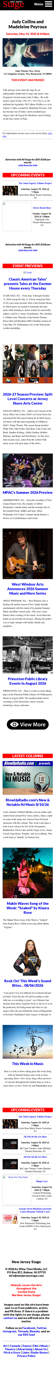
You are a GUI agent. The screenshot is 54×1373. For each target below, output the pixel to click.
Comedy (15, 1345)
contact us (10, 1318)
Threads (23, 1331)
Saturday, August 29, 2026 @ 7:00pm (42, 1188)
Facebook (28, 1328)
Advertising (25, 1349)
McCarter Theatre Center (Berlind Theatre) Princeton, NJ (35, 1150)
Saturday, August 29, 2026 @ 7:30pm (35, 190)
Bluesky (35, 1331)
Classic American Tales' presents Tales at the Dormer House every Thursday (28, 283)
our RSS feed (26, 1334)
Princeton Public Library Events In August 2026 (28, 681)
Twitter (41, 1328)
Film (35, 1345)
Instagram (9, 1331)
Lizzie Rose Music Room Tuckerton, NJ (35, 196)
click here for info (27, 165)
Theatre (10, 1349)
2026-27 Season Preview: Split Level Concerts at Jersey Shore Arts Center (28, 398)
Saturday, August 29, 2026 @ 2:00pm (35, 1144)
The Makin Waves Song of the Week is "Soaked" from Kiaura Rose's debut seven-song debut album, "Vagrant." (26, 923)
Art (5, 1345)
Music (44, 1345)
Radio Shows (39, 1352)
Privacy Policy (26, 1355)
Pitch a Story (12, 1352)
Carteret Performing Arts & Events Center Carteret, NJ (42, 1196)
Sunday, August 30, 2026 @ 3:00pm (41, 215)
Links (25, 1352)
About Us (41, 1349)
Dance (27, 1345)
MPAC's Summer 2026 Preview (28, 492)
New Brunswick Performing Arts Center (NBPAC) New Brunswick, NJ (35, 1226)
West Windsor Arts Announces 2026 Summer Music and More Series (27, 588)
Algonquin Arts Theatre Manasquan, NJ (42, 222)
